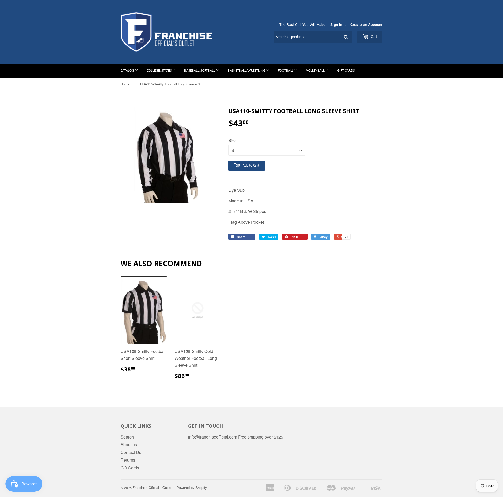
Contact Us (131, 452)
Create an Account (366, 24)
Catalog (128, 71)
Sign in (336, 24)
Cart (373, 37)
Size (232, 140)
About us (129, 444)
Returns (128, 460)
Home (125, 84)
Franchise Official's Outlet (152, 487)
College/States (159, 71)
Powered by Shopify (192, 487)
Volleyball (315, 71)
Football (286, 71)
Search (127, 437)
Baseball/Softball (200, 71)
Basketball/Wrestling (247, 71)
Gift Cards (346, 71)
